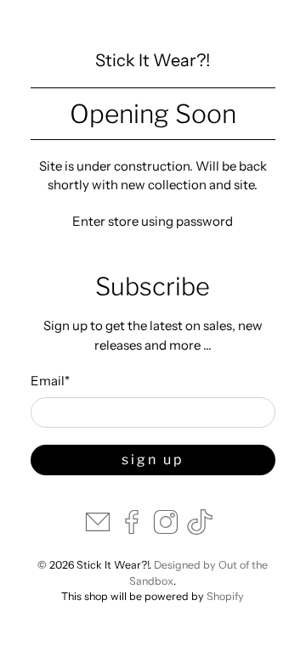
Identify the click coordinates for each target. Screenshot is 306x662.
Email (50, 381)
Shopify (225, 596)
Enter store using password (152, 221)
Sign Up (153, 460)
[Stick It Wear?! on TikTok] (199, 530)
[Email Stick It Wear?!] (97, 530)
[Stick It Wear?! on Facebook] (131, 530)
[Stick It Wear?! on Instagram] (165, 530)
